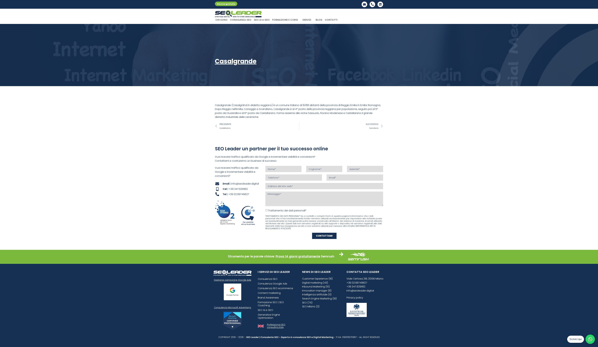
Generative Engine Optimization (269, 316)
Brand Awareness (268, 297)
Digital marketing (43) (315, 283)
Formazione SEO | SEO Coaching (271, 304)
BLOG (319, 19)
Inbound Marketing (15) (316, 286)
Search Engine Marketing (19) (319, 298)
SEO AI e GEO (262, 19)
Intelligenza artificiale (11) (316, 294)
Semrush (327, 256)
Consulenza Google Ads (272, 283)
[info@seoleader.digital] (364, 4)
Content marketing (269, 293)
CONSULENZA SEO (240, 19)
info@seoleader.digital (360, 290)
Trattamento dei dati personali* (287, 210)
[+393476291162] (372, 4)
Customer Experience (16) (317, 278)
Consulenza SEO (268, 279)
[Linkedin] (380, 4)
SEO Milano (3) (310, 306)
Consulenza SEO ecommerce (275, 288)
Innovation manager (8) (316, 290)
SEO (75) (307, 302)
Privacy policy (354, 297)
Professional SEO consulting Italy (276, 326)
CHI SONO (221, 19)
